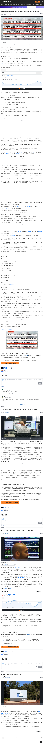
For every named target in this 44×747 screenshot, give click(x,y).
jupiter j (5, 396)
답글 (3, 393)
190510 (7, 208)
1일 (3, 79)
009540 (12, 175)
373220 (21, 152)
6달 (9, 79)
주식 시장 (18, 4)
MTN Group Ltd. (19, 567)
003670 (34, 152)
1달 (7, 79)
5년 (13, 79)
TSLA (21, 178)
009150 (28, 206)
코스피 (2, 63)
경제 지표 (23, 4)
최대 (16, 79)
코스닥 (2, 102)
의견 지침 (2, 386)
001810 (29, 231)
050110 (38, 206)
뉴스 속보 (10, 4)
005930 (12, 284)
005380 (13, 235)
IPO (41, 4)
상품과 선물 (28, 4)
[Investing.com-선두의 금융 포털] (7, 1)
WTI (5, 165)
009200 (19, 231)
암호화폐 (37, 4)
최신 (2, 4)
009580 (40, 231)
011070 (17, 206)
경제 (14, 4)
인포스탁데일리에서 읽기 (7, 329)
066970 (18, 153)
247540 (7, 153)
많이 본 (5, 4)
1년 (11, 79)
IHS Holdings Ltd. (22, 577)
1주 (5, 79)
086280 (18, 246)
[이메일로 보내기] (12, 368)
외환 (33, 4)
